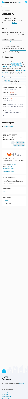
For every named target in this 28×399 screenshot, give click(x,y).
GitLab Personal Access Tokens (18, 50)
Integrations (7, 10)
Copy (24, 77)
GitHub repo (4, 391)
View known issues (7, 170)
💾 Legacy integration (8, 166)
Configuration (8, 201)
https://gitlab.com (11, 115)
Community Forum (6, 398)
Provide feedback (20, 142)
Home (3, 10)
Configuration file (8, 126)
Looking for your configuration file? (10, 89)
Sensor (5, 191)
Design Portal (5, 394)
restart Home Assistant (8, 66)
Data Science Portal (6, 396)
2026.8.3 (19, 2)
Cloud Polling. (13, 164)
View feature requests (8, 171)
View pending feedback (19, 145)
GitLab (14, 23)
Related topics (8, 203)
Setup (6, 200)
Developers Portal (6, 392)
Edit (13, 142)
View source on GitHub (8, 168)
